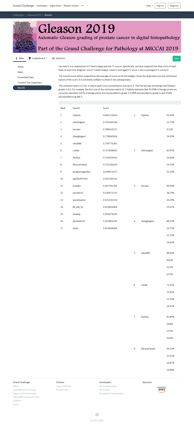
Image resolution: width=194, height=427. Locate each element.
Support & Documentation (25, 393)
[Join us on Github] (97, 415)
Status (16, 404)
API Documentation (108, 386)
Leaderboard (38, 58)
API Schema (104, 390)
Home (20, 66)
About (16, 386)
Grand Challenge (23, 5)
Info (20, 58)
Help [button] (148, 5)
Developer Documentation (111, 393)
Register (174, 5)
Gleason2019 (34, 15)
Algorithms (55, 5)
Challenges (42, 5)
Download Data (26, 77)
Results (21, 87)
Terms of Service (63, 386)
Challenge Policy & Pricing (24, 390)
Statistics (60, 58)
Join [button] (177, 58)
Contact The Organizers (30, 82)
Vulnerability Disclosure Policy (26, 397)
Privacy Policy (62, 390)
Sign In (160, 5)
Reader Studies (71, 5)
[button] (82, 6)
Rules (20, 72)
